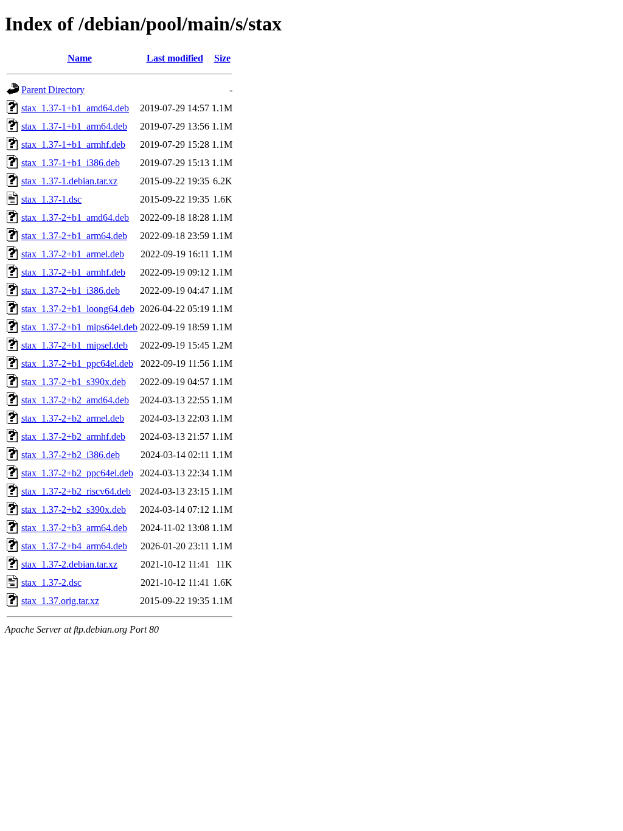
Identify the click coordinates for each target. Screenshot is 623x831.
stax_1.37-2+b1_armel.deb (72, 254)
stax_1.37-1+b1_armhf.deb (73, 144)
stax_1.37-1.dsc (51, 199)
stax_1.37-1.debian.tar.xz (69, 181)
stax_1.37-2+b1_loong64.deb (77, 309)
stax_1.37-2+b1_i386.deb (70, 290)
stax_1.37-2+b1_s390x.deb (73, 382)
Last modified (175, 58)
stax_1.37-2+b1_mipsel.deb (74, 345)
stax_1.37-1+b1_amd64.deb (75, 108)
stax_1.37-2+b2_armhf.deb (73, 436)
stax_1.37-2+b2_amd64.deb (75, 400)
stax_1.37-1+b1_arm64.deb (74, 126)
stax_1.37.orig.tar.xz (60, 601)
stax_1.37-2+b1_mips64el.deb (79, 327)
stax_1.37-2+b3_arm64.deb (74, 528)
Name (80, 58)
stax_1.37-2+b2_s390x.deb (73, 509)
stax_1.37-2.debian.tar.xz (69, 564)
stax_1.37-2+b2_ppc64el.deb (77, 473)
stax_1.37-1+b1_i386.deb (70, 163)
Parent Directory (53, 90)
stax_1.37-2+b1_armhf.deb (73, 272)
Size (222, 58)
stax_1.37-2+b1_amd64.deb (75, 217)
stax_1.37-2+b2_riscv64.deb (76, 491)
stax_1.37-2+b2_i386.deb (70, 455)
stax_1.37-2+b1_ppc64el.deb (77, 363)
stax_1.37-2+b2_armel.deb (72, 418)
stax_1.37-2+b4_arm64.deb (74, 546)
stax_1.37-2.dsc (51, 582)
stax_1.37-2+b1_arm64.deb (74, 236)
